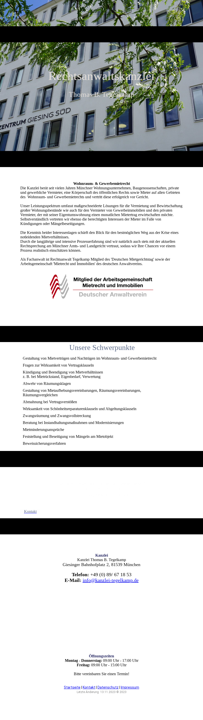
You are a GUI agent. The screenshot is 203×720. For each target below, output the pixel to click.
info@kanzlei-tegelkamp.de (111, 580)
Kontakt (89, 687)
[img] (101, 13)
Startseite (72, 687)
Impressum (130, 687)
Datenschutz (108, 687)
